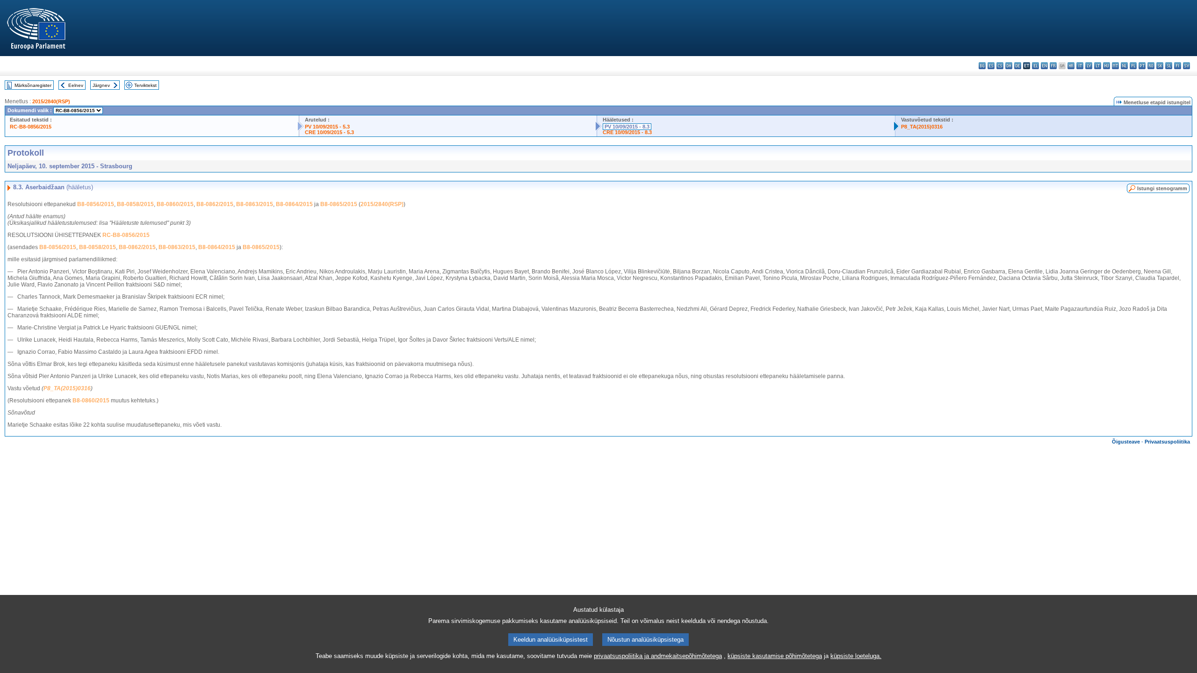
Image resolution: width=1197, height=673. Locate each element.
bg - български (982, 65)
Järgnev (101, 85)
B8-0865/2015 (338, 204)
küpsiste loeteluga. (855, 655)
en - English (1044, 65)
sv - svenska (1186, 65)
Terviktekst (145, 85)
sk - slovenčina (1159, 65)
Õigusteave (1126, 441)
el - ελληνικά (1035, 65)
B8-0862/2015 (214, 204)
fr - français (1053, 65)
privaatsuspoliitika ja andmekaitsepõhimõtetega (658, 655)
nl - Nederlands (1124, 65)
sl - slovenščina (1168, 65)
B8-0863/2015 (254, 204)
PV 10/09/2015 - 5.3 (327, 126)
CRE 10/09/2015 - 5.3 (329, 132)
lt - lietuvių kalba (1097, 65)
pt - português (1142, 65)
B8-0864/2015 (294, 204)
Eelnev (75, 85)
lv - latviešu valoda (1088, 65)
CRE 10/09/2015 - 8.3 (627, 132)
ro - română (1150, 65)
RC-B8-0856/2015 (30, 126)
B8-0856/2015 (95, 204)
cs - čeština (999, 65)
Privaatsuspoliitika (1167, 441)
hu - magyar (1106, 65)
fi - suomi (1177, 65)
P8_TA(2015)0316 (922, 126)
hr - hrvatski (1070, 65)
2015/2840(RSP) (51, 101)
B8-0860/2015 (175, 204)
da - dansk (1008, 65)
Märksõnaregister (32, 85)
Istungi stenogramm (1162, 188)
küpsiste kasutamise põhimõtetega (775, 655)
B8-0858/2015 (135, 204)
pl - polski (1133, 65)
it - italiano (1079, 65)
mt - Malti (1115, 65)
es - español (991, 65)
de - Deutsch (1017, 65)
